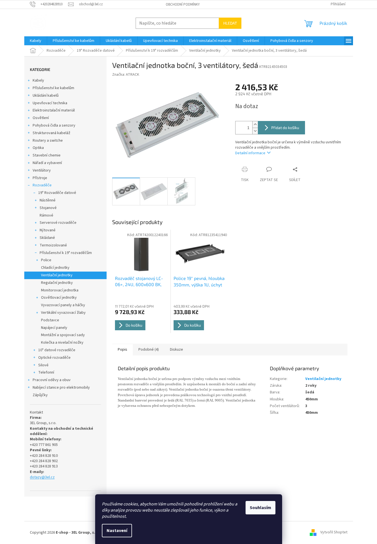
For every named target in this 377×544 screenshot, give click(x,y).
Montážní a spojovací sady (63, 335)
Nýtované (48, 230)
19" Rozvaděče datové (57, 193)
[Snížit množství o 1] (255, 131)
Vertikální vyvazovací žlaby (63, 312)
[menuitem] (35, 40)
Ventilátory (42, 170)
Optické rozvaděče (54, 357)
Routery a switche (48, 140)
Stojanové (48, 208)
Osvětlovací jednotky (59, 297)
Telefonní (46, 372)
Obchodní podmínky (183, 4)
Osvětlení (41, 118)
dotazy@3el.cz (42, 477)
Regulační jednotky (57, 283)
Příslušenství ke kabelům (53, 88)
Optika (38, 148)
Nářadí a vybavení (47, 163)
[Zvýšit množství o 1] (255, 124)
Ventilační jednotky (57, 275)
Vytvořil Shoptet (333, 532)
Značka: (125, 74)
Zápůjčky (40, 395)
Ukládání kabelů (46, 95)
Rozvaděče (42, 185)
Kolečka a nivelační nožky (62, 342)
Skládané (47, 238)
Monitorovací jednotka (59, 290)
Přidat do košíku (285, 127)
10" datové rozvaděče (56, 350)
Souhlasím (260, 508)
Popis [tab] (122, 349)
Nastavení (117, 531)
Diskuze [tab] (176, 349)
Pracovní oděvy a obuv (52, 380)
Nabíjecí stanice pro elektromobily (61, 387)
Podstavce (50, 320)
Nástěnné (48, 200)
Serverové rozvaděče (58, 222)
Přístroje (40, 178)
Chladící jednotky (55, 267)
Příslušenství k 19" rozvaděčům (66, 253)
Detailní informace (250, 153)
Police (46, 260)
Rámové (46, 215)
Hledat (230, 23)
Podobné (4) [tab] (148, 349)
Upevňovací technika (50, 103)
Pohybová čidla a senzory (54, 125)
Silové (43, 365)
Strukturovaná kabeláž (51, 133)
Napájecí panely (54, 328)
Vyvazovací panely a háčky (63, 305)
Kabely (38, 80)
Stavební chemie (47, 155)
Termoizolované (53, 245)
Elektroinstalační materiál (54, 110)
